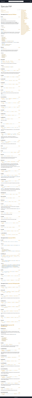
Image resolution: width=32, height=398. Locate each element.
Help (30, 1)
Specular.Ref (22, 34)
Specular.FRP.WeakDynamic (24, 23)
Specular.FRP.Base (12, 14)
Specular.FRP (22, 19)
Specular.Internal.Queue (23, 32)
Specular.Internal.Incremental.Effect (25, 26)
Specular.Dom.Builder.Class (24, 13)
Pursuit (3, 1)
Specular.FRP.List (23, 22)
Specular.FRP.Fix (11, 237)
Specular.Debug (22, 11)
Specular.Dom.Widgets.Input (24, 17)
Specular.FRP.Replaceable (14, 283)
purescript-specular (3, 10)
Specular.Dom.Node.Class (24, 15)
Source (19, 29)
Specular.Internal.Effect (23, 24)
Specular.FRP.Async (23, 20)
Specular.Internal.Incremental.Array (24, 25)
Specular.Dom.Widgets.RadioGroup (24, 18)
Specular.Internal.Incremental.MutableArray (25, 28)
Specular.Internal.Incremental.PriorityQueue (25, 30)
